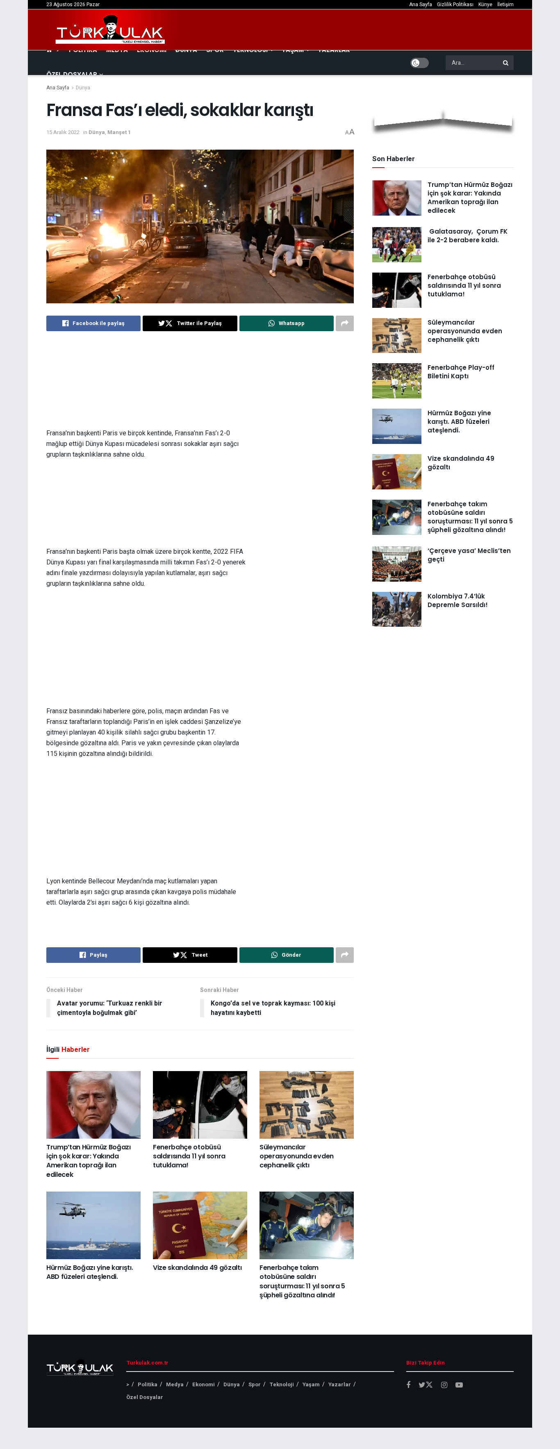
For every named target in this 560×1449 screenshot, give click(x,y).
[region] (200, 385)
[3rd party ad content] (200, 385)
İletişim (505, 4)
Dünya (83, 87)
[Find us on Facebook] (408, 1385)
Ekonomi (203, 1384)
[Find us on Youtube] (459, 1385)
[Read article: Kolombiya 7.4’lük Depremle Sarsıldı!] (396, 609)
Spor (254, 1384)
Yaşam (311, 1384)
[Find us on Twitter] (426, 1385)
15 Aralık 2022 (63, 132)
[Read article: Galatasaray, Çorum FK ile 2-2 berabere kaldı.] (396, 244)
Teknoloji (281, 1384)
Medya (175, 1384)
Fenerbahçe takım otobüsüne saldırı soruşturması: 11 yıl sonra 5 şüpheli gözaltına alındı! (302, 1281)
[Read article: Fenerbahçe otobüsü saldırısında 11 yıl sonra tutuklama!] (200, 1104)
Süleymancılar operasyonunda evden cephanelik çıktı (297, 1156)
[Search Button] (506, 62)
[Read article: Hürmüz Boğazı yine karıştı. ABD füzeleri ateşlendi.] (93, 1225)
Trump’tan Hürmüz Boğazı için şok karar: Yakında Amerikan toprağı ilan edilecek (88, 1160)
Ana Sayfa (420, 4)
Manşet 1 (119, 132)
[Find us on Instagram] (444, 1385)
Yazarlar (339, 1384)
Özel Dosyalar (71, 74)
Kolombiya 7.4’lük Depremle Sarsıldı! (458, 600)
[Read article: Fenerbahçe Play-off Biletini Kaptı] (396, 380)
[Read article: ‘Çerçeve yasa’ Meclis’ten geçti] (396, 564)
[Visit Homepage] (110, 29)
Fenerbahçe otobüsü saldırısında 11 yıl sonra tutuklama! (189, 1156)
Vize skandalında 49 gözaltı (197, 1267)
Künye (485, 4)
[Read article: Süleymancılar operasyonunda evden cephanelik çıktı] (307, 1104)
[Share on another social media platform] (345, 323)
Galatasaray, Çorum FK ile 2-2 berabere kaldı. (468, 235)
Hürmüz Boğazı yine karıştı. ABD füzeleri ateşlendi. (89, 1272)
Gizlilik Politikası (455, 4)
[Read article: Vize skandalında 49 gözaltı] (200, 1225)
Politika (147, 1384)
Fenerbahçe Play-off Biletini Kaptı (461, 371)
